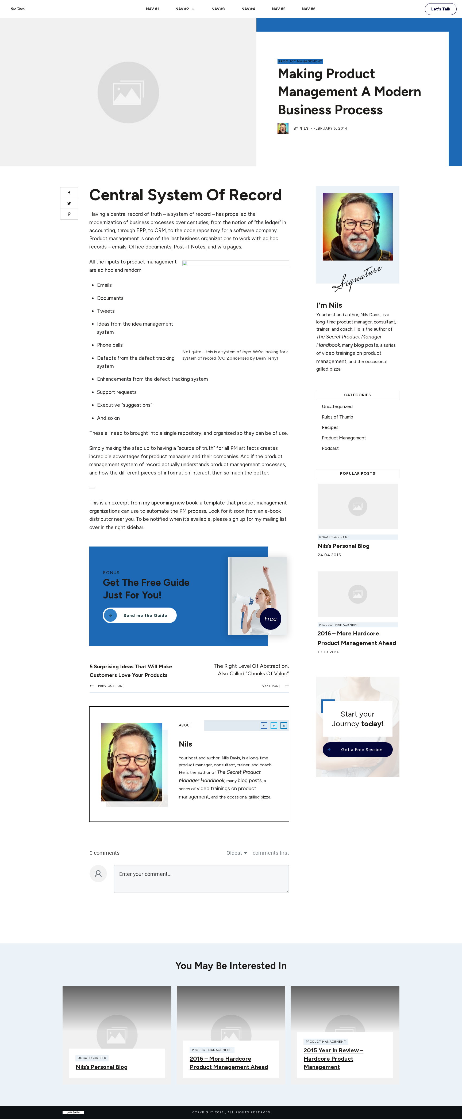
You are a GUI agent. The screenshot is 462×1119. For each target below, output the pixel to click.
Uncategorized (337, 406)
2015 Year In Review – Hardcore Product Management (333, 1059)
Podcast (330, 448)
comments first (271, 853)
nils (304, 128)
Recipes (330, 427)
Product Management (300, 61)
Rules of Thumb (337, 417)
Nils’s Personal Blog (343, 545)
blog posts (250, 780)
